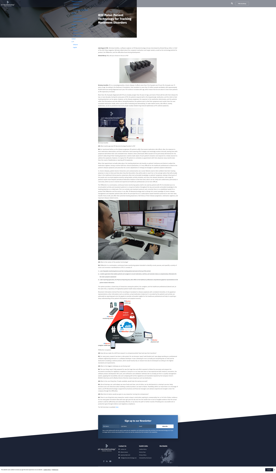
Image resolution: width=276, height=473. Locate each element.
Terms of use (142, 452)
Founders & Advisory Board (80, 18)
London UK (123, 449)
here (117, 407)
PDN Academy (242, 3)
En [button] (72, 41)
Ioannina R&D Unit (125, 455)
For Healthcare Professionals (80, 10)
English (75, 47)
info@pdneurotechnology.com (128, 458)
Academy (75, 30)
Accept (269, 469)
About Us (74, 13)
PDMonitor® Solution (77, 1)
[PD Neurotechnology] (8, 1)
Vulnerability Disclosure (145, 458)
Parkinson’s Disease (78, 33)
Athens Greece (124, 452)
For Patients (76, 7)
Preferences (55, 469)
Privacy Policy (142, 455)
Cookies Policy (143, 449)
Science (74, 27)
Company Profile (77, 15)
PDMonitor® (76, 4)
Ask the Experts (77, 36)
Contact (74, 39)
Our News (74, 24)
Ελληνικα (75, 44)
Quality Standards (78, 21)
